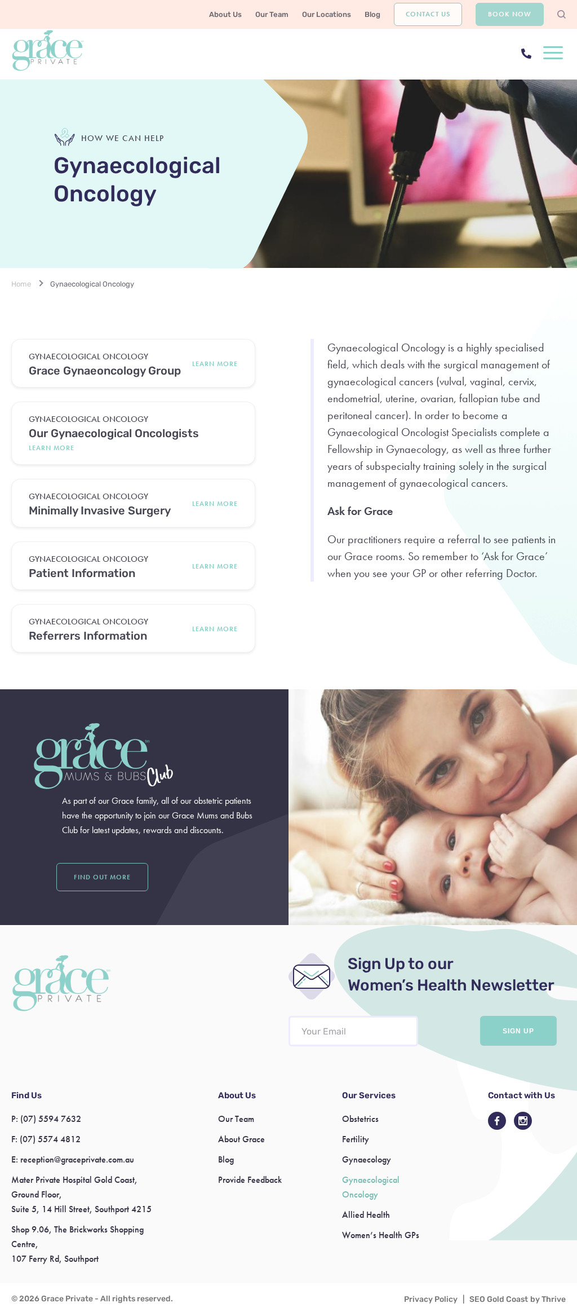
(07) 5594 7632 (50, 1119)
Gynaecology (366, 1159)
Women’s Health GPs (380, 1235)
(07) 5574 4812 (50, 1139)
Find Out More (102, 877)
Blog (372, 14)
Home (21, 284)
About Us (225, 14)
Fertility (355, 1139)
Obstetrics (360, 1119)
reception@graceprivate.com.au (77, 1159)
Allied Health (366, 1215)
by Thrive (548, 1299)
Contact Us (428, 14)
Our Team (271, 14)
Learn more (215, 363)
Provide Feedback (250, 1180)
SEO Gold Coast (498, 1299)
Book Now (509, 14)
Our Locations (326, 14)
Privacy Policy (431, 1299)
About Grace (241, 1139)
